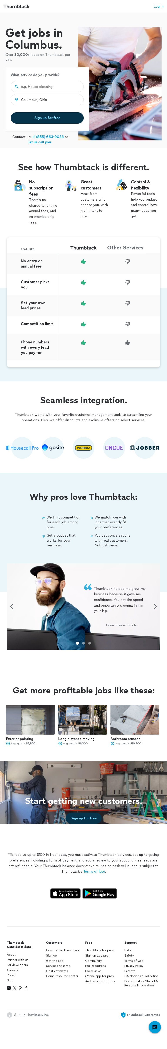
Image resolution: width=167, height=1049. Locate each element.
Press (11, 975)
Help (127, 950)
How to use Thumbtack (62, 950)
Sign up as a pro (96, 955)
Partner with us (17, 960)
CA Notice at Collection (141, 976)
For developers (17, 965)
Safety (129, 955)
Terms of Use (94, 871)
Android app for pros (100, 981)
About (11, 955)
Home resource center (62, 976)
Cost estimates (57, 971)
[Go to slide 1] (77, 643)
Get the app (54, 961)
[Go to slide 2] (83, 643)
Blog (10, 980)
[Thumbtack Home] (16, 6)
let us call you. (40, 142)
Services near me (58, 966)
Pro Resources (95, 966)
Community (93, 961)
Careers (12, 970)
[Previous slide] (11, 606)
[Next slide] (155, 606)
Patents (129, 971)
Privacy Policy (133, 966)
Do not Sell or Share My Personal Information (141, 983)
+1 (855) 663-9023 (48, 137)
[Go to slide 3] (89, 643)
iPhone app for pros (99, 976)
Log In (159, 6)
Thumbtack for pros (99, 950)
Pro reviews (93, 971)
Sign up (51, 955)
